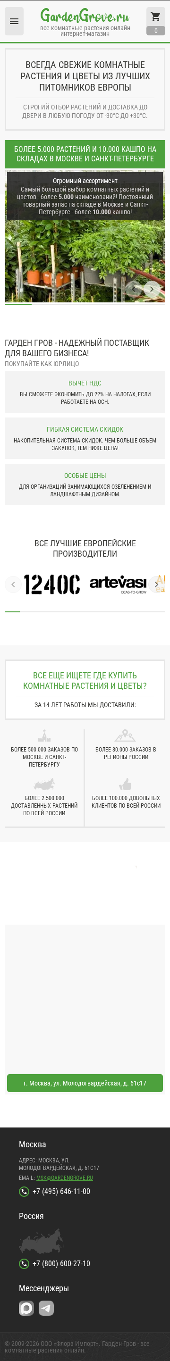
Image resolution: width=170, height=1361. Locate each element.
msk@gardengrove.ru (64, 1178)
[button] (133, 289)
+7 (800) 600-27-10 (61, 1263)
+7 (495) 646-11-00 (61, 1191)
